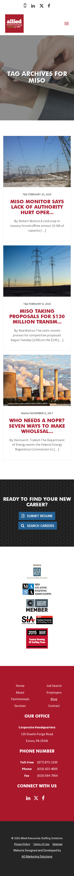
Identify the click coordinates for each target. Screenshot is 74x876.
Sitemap (57, 844)
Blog (54, 699)
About (20, 692)
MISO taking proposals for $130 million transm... (37, 317)
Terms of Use (41, 844)
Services (20, 706)
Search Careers (40, 525)
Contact (54, 706)
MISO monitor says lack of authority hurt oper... (37, 207)
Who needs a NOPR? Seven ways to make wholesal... (37, 426)
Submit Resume (39, 515)
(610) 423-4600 (47, 769)
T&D (25, 194)
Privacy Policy (22, 844)
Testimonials (20, 699)
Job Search (54, 686)
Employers (54, 692)
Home (20, 686)
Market (25, 413)
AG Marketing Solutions (37, 856)
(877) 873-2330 (47, 762)
